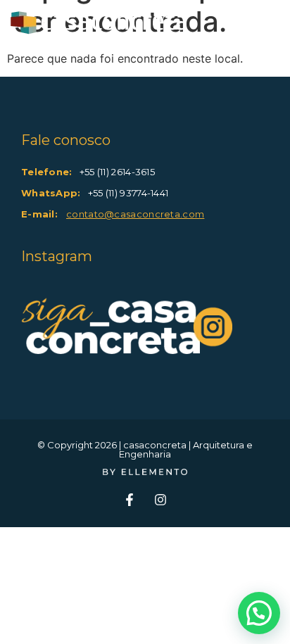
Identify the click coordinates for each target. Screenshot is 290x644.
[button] (259, 613)
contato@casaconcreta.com (135, 214)
